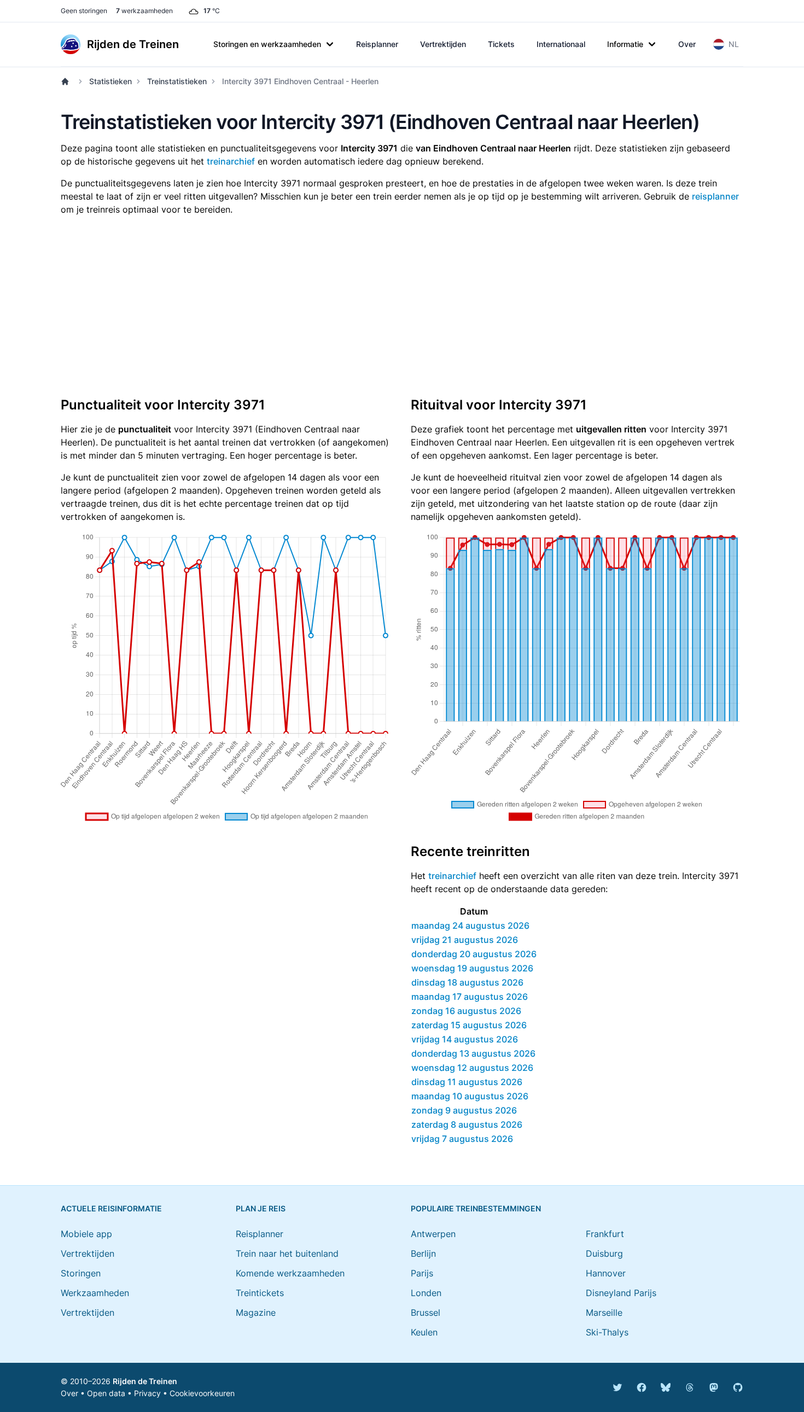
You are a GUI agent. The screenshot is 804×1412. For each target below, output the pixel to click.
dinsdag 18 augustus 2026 (467, 982)
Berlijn (423, 1253)
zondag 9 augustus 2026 (464, 1110)
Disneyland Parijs (621, 1292)
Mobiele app (86, 1233)
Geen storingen (84, 11)
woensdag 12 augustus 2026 (472, 1067)
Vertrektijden (443, 44)
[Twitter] (617, 1387)
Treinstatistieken (177, 81)
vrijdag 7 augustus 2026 (462, 1138)
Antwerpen (433, 1233)
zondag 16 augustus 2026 (466, 1010)
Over (687, 44)
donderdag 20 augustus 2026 (474, 953)
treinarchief (231, 161)
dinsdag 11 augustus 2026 (466, 1081)
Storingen (81, 1273)
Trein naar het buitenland (287, 1253)
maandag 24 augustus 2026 (470, 925)
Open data (106, 1393)
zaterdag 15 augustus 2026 (469, 1025)
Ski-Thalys (607, 1332)
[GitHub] (737, 1387)
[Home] (67, 81)
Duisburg (604, 1253)
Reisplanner (377, 44)
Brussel (425, 1312)
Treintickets (260, 1292)
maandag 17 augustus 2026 (469, 996)
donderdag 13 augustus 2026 (473, 1053)
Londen (426, 1292)
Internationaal (561, 44)
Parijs (422, 1273)
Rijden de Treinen (145, 1381)
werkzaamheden (144, 11)
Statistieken (110, 81)
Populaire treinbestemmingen (476, 1208)
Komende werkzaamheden (290, 1273)
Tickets (501, 44)
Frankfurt (605, 1233)
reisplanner (715, 196)
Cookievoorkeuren (202, 1393)
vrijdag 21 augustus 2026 (464, 939)
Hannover (606, 1273)
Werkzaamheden (95, 1292)
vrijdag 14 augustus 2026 (464, 1039)
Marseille (604, 1312)
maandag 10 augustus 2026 (469, 1096)
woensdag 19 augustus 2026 (472, 968)
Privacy (147, 1393)
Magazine (256, 1312)
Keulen (424, 1332)
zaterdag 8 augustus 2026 (466, 1124)
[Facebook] (641, 1387)
